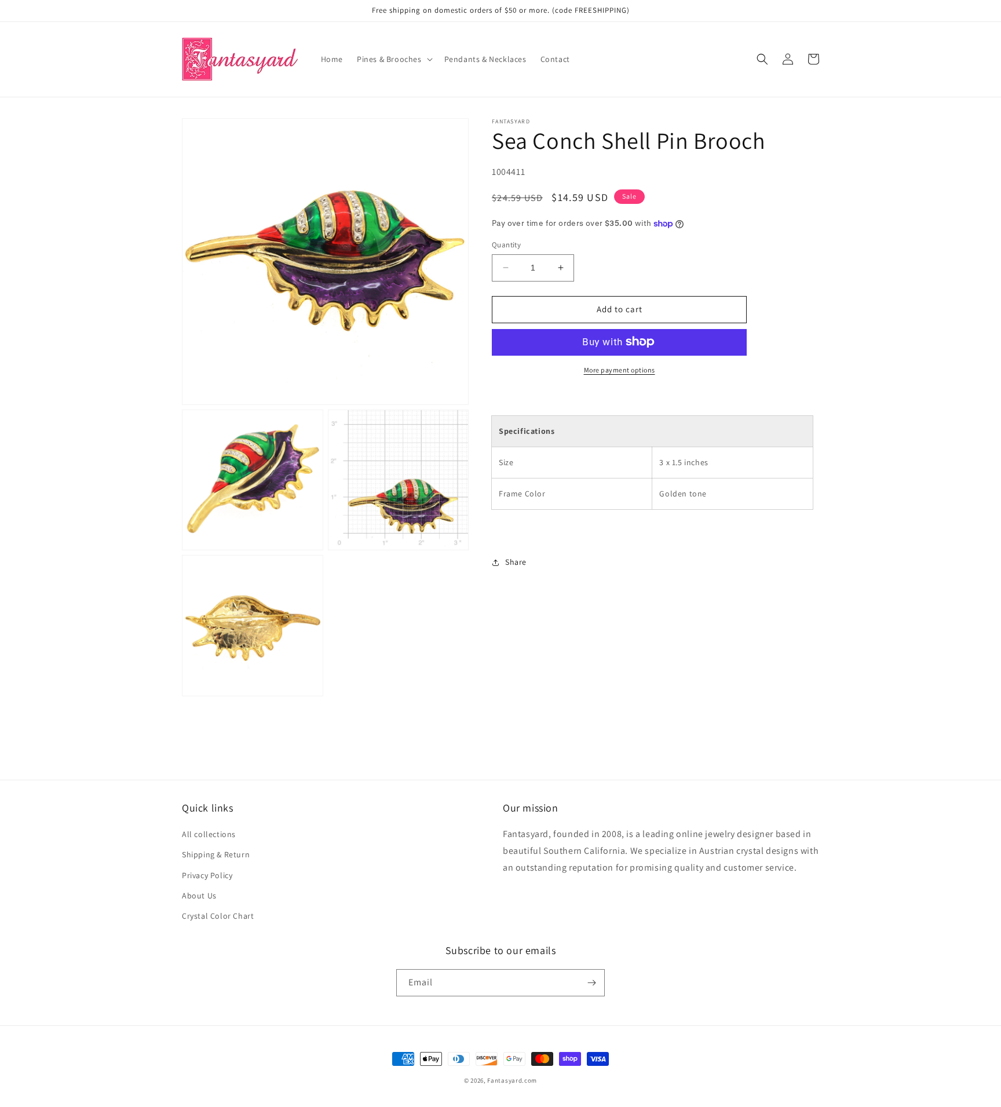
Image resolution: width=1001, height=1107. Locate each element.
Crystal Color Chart (218, 916)
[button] (393, 59)
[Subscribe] (591, 982)
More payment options (619, 369)
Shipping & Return (216, 854)
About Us (199, 895)
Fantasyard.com (512, 1080)
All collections (209, 834)
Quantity (506, 245)
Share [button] (516, 562)
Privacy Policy (207, 875)
